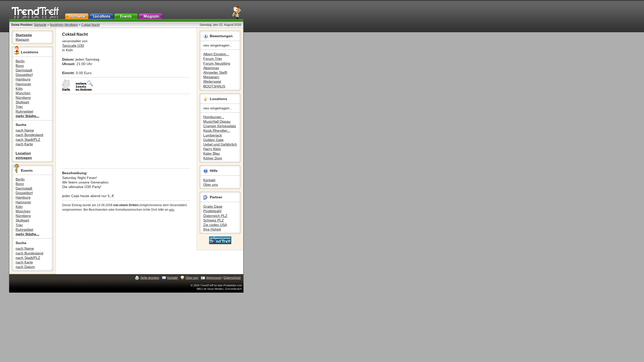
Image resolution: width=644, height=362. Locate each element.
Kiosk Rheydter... (216, 130)
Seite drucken (149, 278)
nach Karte (24, 144)
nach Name (25, 130)
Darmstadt (24, 70)
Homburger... (213, 117)
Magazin (22, 39)
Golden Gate (213, 140)
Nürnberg (23, 98)
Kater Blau (211, 153)
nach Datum (25, 267)
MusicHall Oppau (216, 121)
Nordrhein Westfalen (64, 25)
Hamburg (23, 79)
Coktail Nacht (90, 25)
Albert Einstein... (216, 54)
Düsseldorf (24, 75)
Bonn (20, 66)
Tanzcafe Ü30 (73, 45)
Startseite (40, 25)
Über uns (210, 185)
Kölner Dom (212, 158)
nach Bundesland (29, 135)
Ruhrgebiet (24, 111)
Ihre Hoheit (212, 229)
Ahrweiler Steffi (215, 72)
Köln (19, 88)
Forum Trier (212, 59)
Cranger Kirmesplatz (219, 126)
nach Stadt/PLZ (28, 140)
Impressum (213, 278)
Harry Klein (212, 149)
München (23, 93)
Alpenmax (211, 68)
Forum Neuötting (216, 63)
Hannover (23, 84)
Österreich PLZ (215, 216)
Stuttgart (22, 102)
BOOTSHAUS (214, 86)
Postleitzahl (212, 211)
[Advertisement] (126, 131)
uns (171, 209)
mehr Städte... (27, 116)
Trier (19, 107)
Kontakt (209, 180)
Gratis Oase (212, 206)
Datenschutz (232, 278)
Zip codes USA (215, 225)
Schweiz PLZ (213, 220)
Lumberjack (212, 135)
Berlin (20, 61)
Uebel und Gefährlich (220, 144)
